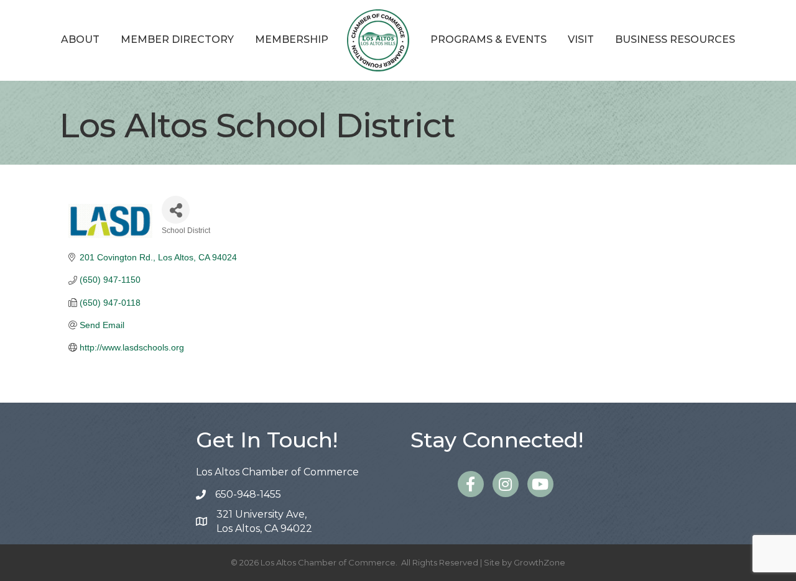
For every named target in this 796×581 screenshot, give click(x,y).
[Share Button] (176, 210)
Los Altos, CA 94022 (264, 521)
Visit (581, 39)
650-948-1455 (248, 494)
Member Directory (177, 39)
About (80, 39)
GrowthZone (539, 562)
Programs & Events (488, 39)
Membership (291, 39)
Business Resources (675, 39)
